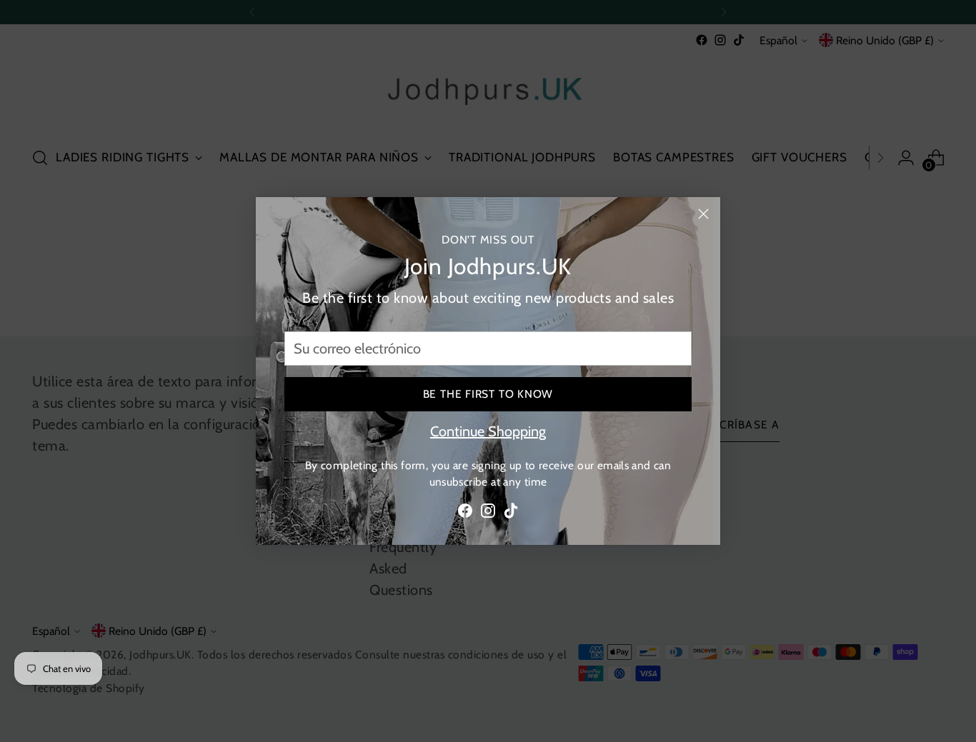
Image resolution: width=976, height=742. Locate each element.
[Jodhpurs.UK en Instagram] (488, 513)
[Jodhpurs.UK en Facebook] (465, 513)
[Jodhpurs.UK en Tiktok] (510, 513)
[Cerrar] (703, 214)
